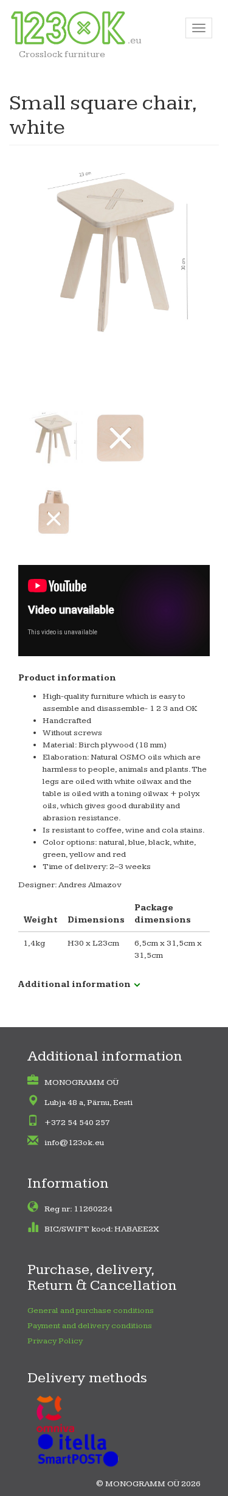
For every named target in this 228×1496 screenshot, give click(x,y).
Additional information (74, 984)
